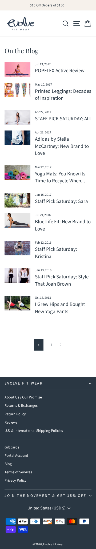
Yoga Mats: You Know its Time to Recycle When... (60, 177)
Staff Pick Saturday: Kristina (56, 253)
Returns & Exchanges (21, 405)
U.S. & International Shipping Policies (34, 430)
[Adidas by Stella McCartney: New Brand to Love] (17, 137)
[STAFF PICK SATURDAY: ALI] (17, 117)
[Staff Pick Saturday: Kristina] (17, 248)
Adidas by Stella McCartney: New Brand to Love (62, 146)
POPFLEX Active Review (60, 70)
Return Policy (15, 414)
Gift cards (12, 447)
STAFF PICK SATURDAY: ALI (63, 118)
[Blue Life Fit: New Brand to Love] (17, 220)
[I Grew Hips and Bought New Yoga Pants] (17, 303)
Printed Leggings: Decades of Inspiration (63, 95)
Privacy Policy (15, 480)
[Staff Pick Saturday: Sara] (17, 200)
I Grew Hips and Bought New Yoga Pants (60, 308)
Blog (8, 464)
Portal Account (16, 455)
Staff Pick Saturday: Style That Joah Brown (62, 280)
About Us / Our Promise (23, 397)
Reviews (11, 422)
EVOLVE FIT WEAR (24, 383)
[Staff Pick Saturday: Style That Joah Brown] (17, 275)
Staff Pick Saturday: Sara (61, 201)
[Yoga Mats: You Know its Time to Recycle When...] (17, 172)
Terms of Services (18, 472)
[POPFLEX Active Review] (17, 69)
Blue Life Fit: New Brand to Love (63, 225)
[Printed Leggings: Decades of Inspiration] (17, 90)
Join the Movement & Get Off (45, 495)
